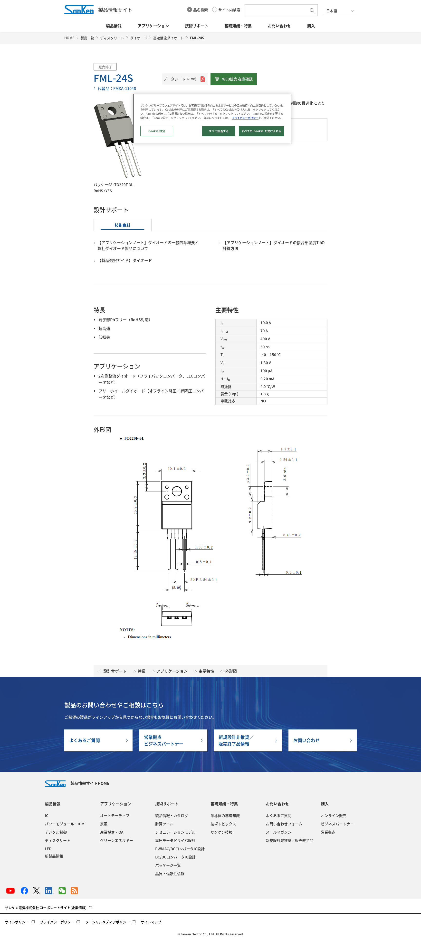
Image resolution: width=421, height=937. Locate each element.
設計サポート (115, 671)
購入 (311, 26)
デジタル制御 (56, 832)
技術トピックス (223, 824)
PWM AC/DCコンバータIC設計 (180, 848)
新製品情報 (54, 856)
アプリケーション (153, 26)
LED (48, 848)
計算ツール (164, 824)
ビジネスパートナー (337, 824)
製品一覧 (87, 37)
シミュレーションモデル (175, 832)
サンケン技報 (221, 832)
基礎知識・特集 (238, 26)
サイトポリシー (17, 921)
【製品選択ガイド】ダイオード (124, 260)
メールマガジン (278, 832)
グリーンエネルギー (116, 840)
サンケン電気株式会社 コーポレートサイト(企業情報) (45, 907)
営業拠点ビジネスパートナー (163, 740)
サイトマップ (151, 921)
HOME (69, 37)
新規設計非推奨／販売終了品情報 (236, 740)
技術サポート (196, 26)
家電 (103, 824)
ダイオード (138, 37)
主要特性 (206, 671)
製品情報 (114, 26)
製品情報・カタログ (171, 815)
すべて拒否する (219, 131)
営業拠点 (328, 832)
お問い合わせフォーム (284, 824)
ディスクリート (112, 37)
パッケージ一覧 (168, 865)
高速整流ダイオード (168, 37)
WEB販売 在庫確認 (237, 79)
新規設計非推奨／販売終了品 (289, 840)
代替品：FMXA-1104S (117, 88)
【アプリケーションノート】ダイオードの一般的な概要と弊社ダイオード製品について (148, 245)
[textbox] (277, 10)
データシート (179, 79)
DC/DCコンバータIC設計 (175, 857)
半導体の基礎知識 (225, 815)
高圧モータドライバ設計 (175, 840)
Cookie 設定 (156, 131)
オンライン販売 (333, 815)
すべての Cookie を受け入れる (261, 131)
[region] (212, 118)
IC (46, 815)
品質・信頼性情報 (169, 873)
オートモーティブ (114, 815)
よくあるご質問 (84, 740)
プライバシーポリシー (57, 921)
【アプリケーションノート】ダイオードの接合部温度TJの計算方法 (274, 245)
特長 (141, 671)
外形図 (231, 671)
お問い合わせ (279, 26)
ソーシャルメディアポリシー (107, 921)
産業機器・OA (111, 832)
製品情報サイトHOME (89, 783)
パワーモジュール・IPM (64, 824)
